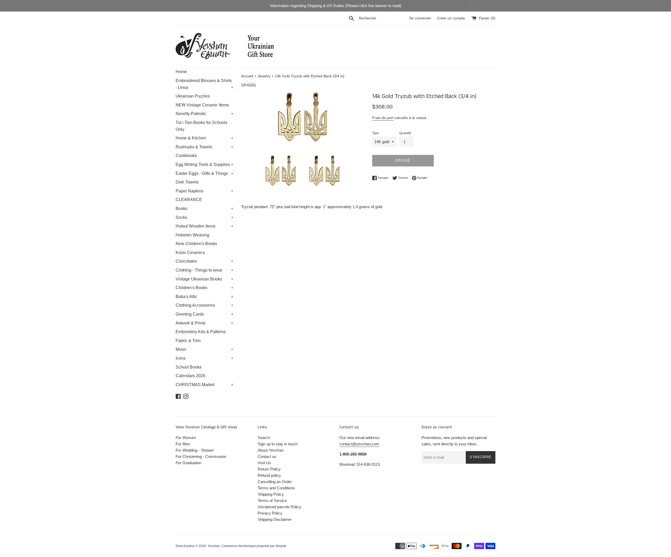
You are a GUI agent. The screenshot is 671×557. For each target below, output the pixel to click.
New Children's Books (196, 243)
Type (375, 133)
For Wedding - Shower (195, 450)
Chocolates (204, 261)
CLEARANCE (189, 199)
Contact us (267, 456)
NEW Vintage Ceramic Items (202, 105)
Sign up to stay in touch (277, 444)
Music (204, 349)
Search (264, 437)
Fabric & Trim (188, 340)
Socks (204, 217)
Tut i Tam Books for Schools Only (201, 126)
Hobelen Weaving (192, 235)
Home (181, 71)
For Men (183, 444)
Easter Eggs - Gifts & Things (204, 173)
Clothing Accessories (204, 305)
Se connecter (420, 18)
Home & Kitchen (204, 138)
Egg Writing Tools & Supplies (204, 164)
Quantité (405, 133)
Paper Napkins (204, 191)
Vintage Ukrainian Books (204, 279)
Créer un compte (451, 18)
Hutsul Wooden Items (204, 226)
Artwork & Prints (204, 323)
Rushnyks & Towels (204, 147)
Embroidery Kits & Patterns (201, 331)
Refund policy (269, 475)
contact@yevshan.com (359, 444)
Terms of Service (272, 500)
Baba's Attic (204, 296)
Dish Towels (187, 182)
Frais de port (382, 118)
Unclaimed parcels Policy (279, 507)
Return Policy (269, 469)
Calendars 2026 (190, 376)
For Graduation (188, 463)
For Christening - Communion (201, 456)
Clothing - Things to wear (204, 270)
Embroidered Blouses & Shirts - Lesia (204, 84)
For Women (186, 437)
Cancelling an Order (275, 481)
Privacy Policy (270, 513)
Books (204, 208)
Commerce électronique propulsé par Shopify (253, 546)
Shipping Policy (271, 494)
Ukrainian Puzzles (193, 96)
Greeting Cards (204, 314)
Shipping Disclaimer (275, 519)
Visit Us (264, 463)
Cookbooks (186, 155)
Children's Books (204, 287)
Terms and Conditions (276, 488)
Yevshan (214, 546)
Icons (204, 358)
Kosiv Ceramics (190, 252)
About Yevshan (271, 450)
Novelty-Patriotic (204, 113)
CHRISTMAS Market (204, 384)
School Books (189, 367)
